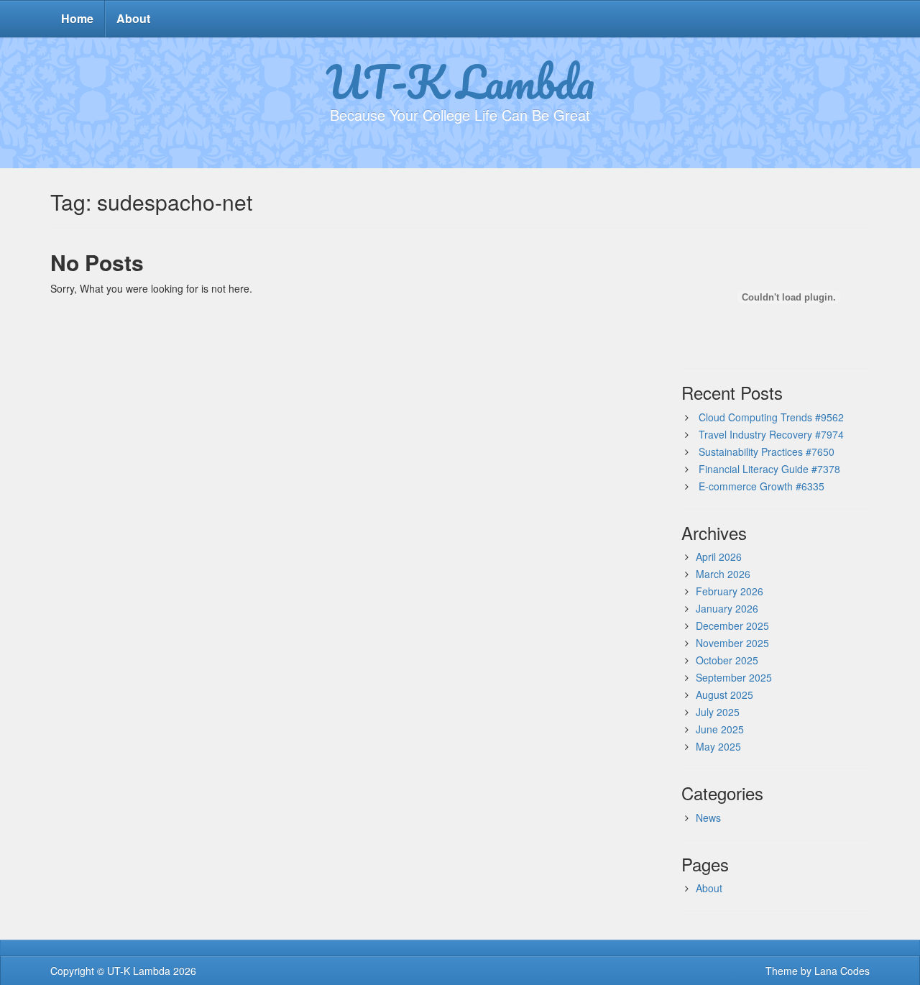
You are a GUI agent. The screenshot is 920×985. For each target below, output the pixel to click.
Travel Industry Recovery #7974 (771, 434)
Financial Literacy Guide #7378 (769, 469)
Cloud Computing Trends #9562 (771, 417)
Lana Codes (842, 970)
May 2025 (718, 746)
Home (77, 18)
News (708, 817)
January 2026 (727, 608)
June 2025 (720, 729)
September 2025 (734, 677)
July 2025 (718, 712)
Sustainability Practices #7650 (766, 451)
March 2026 (723, 574)
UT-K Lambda (460, 81)
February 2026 (729, 591)
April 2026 (719, 556)
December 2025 (732, 625)
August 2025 (724, 694)
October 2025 (727, 660)
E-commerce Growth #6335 (761, 486)
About (133, 18)
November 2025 (732, 643)
